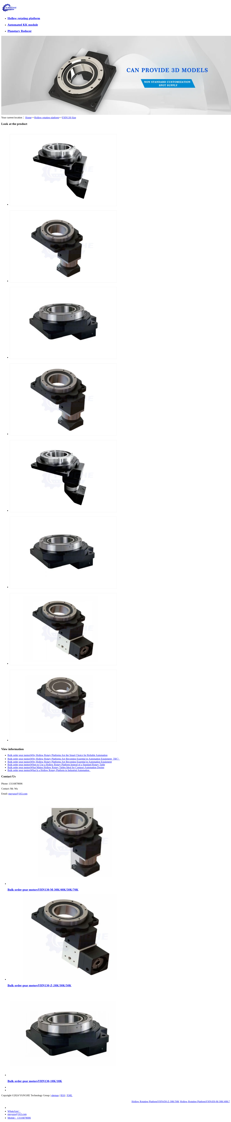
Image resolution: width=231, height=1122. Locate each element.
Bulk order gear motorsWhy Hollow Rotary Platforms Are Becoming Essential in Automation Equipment (60, 761)
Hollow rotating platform (24, 18)
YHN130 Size (69, 117)
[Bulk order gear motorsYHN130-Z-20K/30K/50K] (72, 979)
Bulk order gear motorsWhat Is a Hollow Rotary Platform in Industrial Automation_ (49, 770)
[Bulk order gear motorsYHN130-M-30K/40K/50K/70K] (72, 883)
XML (69, 1095)
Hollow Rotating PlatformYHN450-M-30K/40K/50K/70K (189, 1101)
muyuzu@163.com (17, 793)
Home (28, 117)
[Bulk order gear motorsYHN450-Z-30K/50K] (63, 204)
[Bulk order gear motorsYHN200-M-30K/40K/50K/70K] (63, 740)
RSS (62, 1095)
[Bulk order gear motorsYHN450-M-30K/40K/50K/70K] (63, 281)
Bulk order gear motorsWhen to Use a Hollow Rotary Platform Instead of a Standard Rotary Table (56, 764)
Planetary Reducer (20, 31)
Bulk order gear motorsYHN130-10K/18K (35, 1081)
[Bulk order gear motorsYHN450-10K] (63, 357)
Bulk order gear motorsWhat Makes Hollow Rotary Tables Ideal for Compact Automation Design (56, 767)
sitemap (55, 1095)
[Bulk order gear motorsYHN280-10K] (63, 587)
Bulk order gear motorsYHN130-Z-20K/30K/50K (39, 985)
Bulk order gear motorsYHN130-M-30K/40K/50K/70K (43, 889)
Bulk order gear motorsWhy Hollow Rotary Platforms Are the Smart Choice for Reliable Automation (57, 755)
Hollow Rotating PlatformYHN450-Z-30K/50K (135, 1101)
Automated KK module (23, 24)
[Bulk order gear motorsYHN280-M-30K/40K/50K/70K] (63, 434)
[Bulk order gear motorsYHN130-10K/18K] (72, 1075)
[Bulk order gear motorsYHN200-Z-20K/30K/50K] (63, 663)
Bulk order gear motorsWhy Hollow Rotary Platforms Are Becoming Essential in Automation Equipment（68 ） (64, 758)
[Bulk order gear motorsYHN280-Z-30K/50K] (63, 510)
